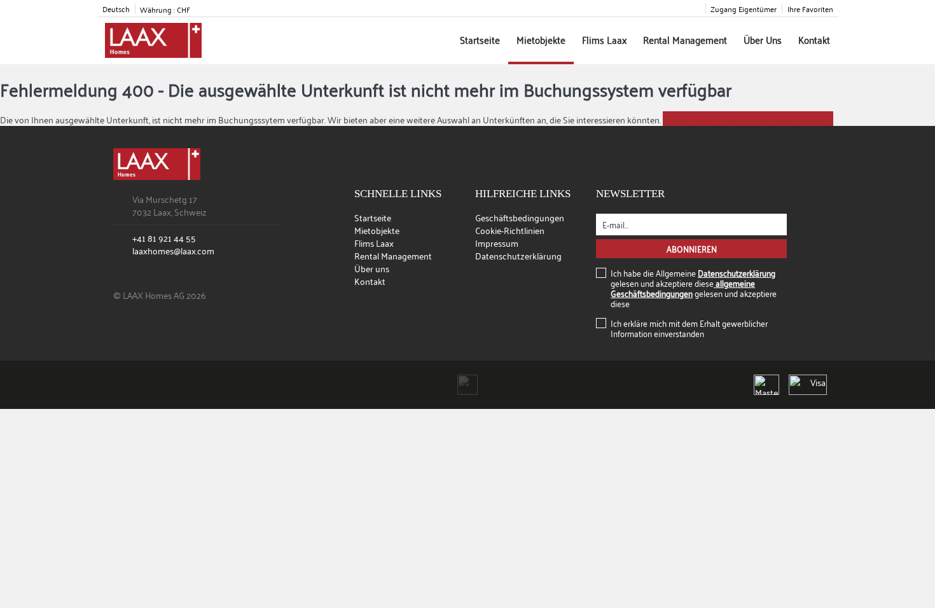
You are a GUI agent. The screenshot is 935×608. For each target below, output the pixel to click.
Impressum (496, 243)
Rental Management (685, 39)
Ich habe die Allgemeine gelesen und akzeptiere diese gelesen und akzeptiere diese (694, 288)
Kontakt (814, 39)
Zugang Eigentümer (743, 8)
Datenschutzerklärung (518, 255)
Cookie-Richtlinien (509, 230)
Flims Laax (604, 39)
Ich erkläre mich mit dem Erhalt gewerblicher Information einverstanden (689, 328)
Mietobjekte (540, 39)
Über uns (763, 39)
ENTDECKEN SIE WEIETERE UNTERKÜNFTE (748, 119)
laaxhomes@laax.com (173, 250)
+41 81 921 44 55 (164, 237)
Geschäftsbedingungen (519, 217)
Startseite (480, 39)
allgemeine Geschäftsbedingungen (683, 288)
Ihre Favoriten (810, 8)
